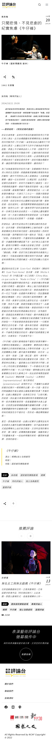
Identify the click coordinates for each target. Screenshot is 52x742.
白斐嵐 (5, 577)
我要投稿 (26, 654)
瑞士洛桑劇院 (32, 481)
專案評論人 (36, 603)
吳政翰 (5, 16)
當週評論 (7, 487)
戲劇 (5, 475)
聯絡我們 (9, 690)
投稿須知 (9, 697)
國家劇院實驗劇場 (29, 475)
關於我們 (9, 683)
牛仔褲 (6, 481)
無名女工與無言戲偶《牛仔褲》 (22, 583)
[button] (21, 536)
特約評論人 (17, 481)
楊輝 (43, 475)
